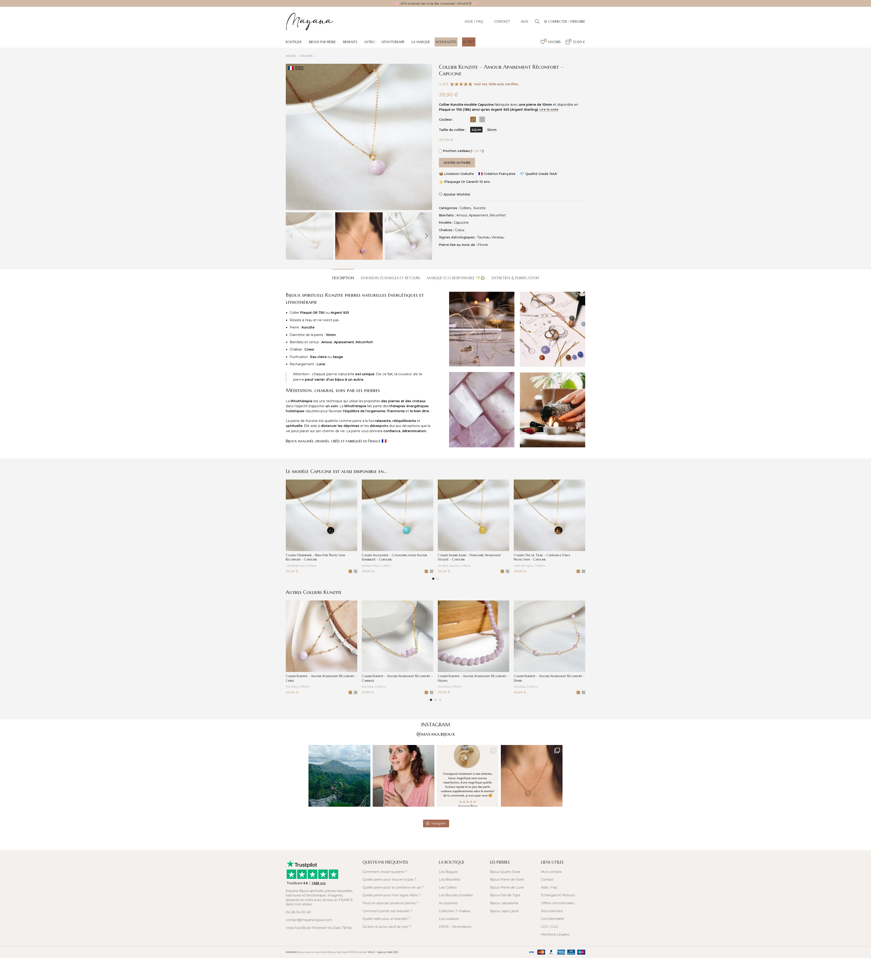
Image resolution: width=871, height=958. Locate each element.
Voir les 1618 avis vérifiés (496, 84)
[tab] (343, 276)
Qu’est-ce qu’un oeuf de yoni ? (386, 927)
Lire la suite (549, 109)
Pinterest (319, 928)
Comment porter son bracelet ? (387, 911)
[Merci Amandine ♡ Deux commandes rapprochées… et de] (468, 776)
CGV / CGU (549, 927)
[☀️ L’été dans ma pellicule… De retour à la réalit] (339, 776)
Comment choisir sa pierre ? (384, 872)
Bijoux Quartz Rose (505, 872)
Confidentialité (552, 919)
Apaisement (478, 215)
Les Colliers (448, 887)
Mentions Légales (555, 934)
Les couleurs (449, 919)
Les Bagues (448, 872)
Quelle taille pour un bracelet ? (386, 919)
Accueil (291, 55)
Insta (290, 928)
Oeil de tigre (523, 565)
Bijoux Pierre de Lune (507, 887)
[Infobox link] (321, 843)
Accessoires (448, 903)
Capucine (461, 223)
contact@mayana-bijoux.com (309, 920)
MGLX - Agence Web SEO (383, 952)
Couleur (445, 120)
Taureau (483, 237)
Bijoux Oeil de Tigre (505, 895)
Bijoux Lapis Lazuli (504, 911)
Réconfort (498, 215)
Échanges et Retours (558, 895)
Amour (461, 215)
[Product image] (321, 515)
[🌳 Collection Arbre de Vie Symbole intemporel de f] (532, 776)
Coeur (460, 230)
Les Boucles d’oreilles (456, 895)
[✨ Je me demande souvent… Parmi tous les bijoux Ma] (404, 776)
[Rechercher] (537, 21)
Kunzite (479, 208)
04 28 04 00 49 (298, 912)
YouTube (334, 928)
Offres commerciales (557, 903)
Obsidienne (295, 565)
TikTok (347, 928)
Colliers (307, 55)
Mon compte (551, 872)
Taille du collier (452, 130)
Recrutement (552, 911)
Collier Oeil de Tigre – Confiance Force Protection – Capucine (542, 557)
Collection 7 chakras (454, 911)
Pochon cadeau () (463, 151)
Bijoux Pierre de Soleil (507, 879)
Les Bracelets (449, 879)
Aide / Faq (549, 887)
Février (482, 245)
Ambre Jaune (448, 565)
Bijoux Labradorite (504, 903)
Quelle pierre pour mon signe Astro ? (391, 895)
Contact (547, 879)
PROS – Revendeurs (455, 927)
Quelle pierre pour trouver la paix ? (389, 879)
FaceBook (303, 928)
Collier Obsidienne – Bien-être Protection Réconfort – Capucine (315, 557)
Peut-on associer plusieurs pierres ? (390, 903)
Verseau (498, 237)
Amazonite (370, 565)
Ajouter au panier (456, 163)
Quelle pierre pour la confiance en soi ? (393, 887)
